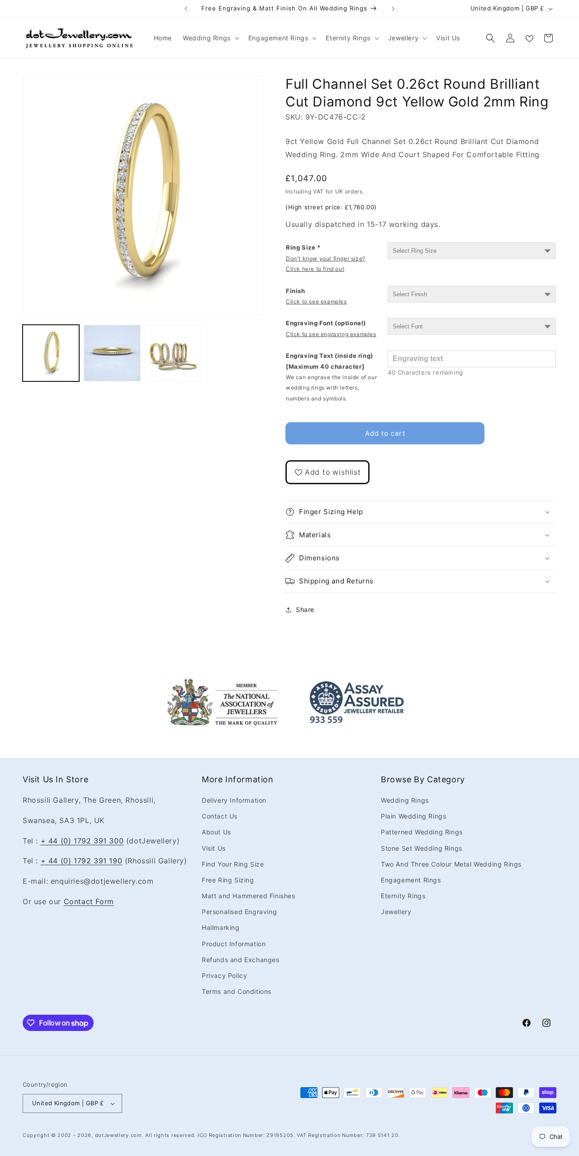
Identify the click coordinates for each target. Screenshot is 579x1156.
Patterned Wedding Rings (422, 832)
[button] (210, 38)
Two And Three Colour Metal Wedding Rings (451, 864)
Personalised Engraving (239, 911)
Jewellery (396, 911)
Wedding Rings (405, 800)
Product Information (234, 944)
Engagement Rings (411, 880)
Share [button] (305, 609)
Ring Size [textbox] (325, 258)
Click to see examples (316, 301)
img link (222, 683)
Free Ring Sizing (228, 880)
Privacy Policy (224, 975)
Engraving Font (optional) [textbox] (331, 328)
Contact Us (219, 816)
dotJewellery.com (118, 1135)
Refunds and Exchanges (241, 959)
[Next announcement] (393, 8)
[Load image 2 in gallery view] (112, 353)
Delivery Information (234, 800)
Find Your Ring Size (233, 864)
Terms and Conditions (236, 991)
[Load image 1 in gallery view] (51, 353)
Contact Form (89, 901)
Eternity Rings (403, 896)
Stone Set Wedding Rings (421, 848)
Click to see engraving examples (331, 334)
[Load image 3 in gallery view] (173, 353)
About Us (216, 832)
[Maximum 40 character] (331, 377)
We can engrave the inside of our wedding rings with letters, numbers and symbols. (331, 388)
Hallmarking (221, 927)
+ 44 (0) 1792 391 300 (82, 840)
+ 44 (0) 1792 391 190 (82, 860)
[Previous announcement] (186, 8)
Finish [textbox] (316, 296)
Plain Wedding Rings (413, 816)
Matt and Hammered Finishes (248, 896)
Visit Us (214, 848)
